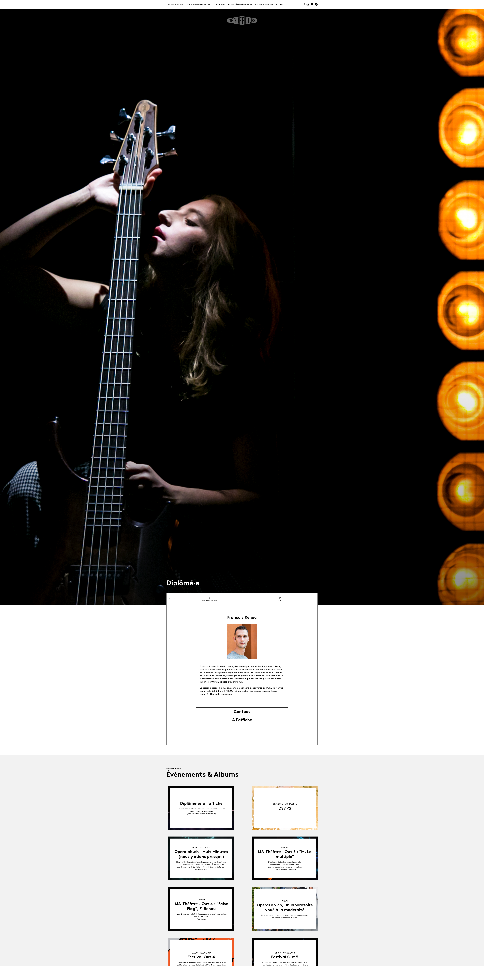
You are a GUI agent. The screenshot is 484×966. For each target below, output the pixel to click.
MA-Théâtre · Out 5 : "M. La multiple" (285, 854)
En (281, 4)
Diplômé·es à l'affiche (201, 803)
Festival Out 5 (284, 957)
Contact (242, 711)
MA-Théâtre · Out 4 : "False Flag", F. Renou (201, 906)
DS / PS (284, 808)
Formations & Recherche (198, 4)
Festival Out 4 (201, 957)
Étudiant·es (219, 4)
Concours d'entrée (264, 4)
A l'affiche (242, 719)
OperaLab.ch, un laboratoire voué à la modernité (285, 907)
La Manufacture (176, 4)
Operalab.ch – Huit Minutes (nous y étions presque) (201, 854)
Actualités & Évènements (240, 4)
